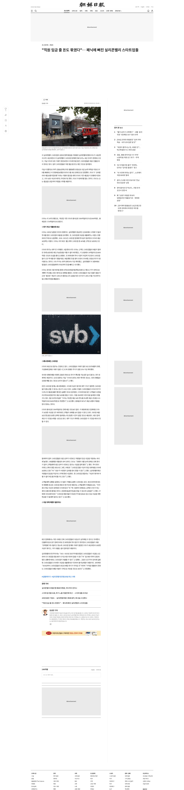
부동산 (92, 789)
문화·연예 (127, 773)
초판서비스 (146, 779)
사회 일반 (77, 776)
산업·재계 (93, 784)
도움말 (93, 670)
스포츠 (111, 773)
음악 (132, 781)
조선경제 (45, 45)
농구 (110, 789)
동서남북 (33, 786)
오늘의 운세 (146, 784)
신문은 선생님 (146, 781)
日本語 (147, 7)
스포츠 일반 (112, 776)
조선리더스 (146, 773)
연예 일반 (127, 776)
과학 (91, 781)
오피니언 (33, 773)
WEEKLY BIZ (94, 776)
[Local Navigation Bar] (32, 11)
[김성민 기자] (45, 612)
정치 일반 (55, 776)
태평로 (33, 784)
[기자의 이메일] (50, 625)
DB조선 (145, 789)
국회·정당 (56, 781)
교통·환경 (77, 789)
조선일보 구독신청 (148, 776)
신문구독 (137, 7)
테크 (51, 45)
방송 (129, 779)
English (142, 7)
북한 (54, 784)
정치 (54, 773)
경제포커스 (34, 789)
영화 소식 (127, 781)
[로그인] (152, 11)
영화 (128, 789)
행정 (54, 789)
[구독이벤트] (71, 633)
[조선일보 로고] (92, 4)
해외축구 (111, 786)
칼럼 (32, 779)
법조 (76, 781)
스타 (126, 779)
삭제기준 (98, 670)
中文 (152, 7)
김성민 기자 (45, 103)
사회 (76, 773)
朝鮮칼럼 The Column (37, 781)
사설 (32, 776)
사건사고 (77, 779)
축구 (110, 784)
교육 (76, 784)
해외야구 (111, 781)
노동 (76, 786)
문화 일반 (127, 786)
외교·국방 (56, 786)
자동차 (92, 786)
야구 (110, 779)
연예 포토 (127, 784)
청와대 (55, 779)
